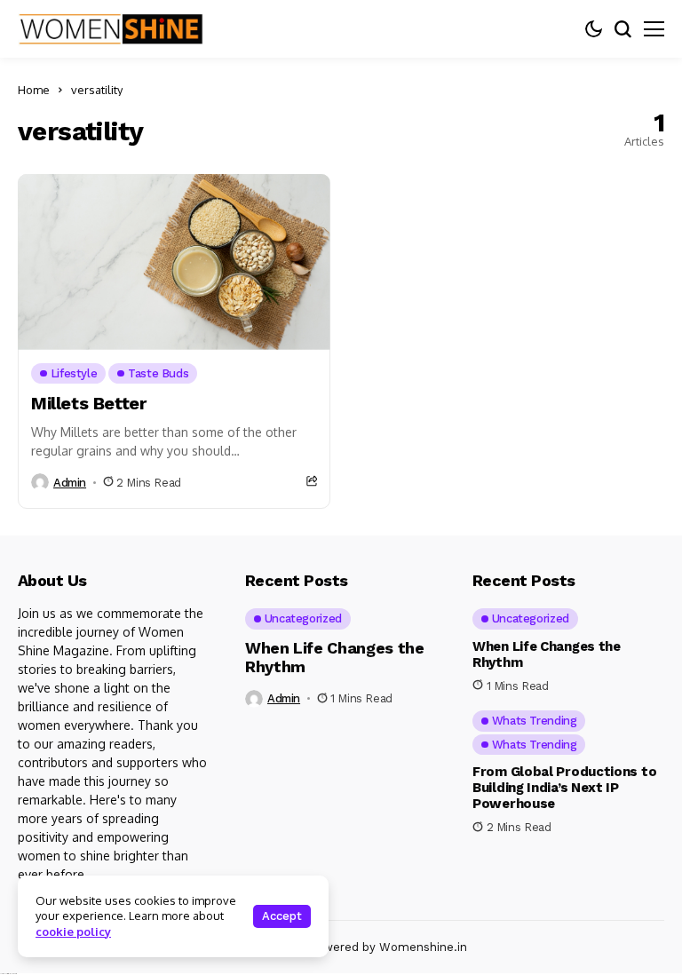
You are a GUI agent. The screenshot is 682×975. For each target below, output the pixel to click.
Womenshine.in (423, 947)
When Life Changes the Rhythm (334, 657)
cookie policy (73, 931)
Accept (282, 916)
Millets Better (88, 403)
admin (69, 482)
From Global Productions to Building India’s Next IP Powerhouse (564, 788)
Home (34, 90)
